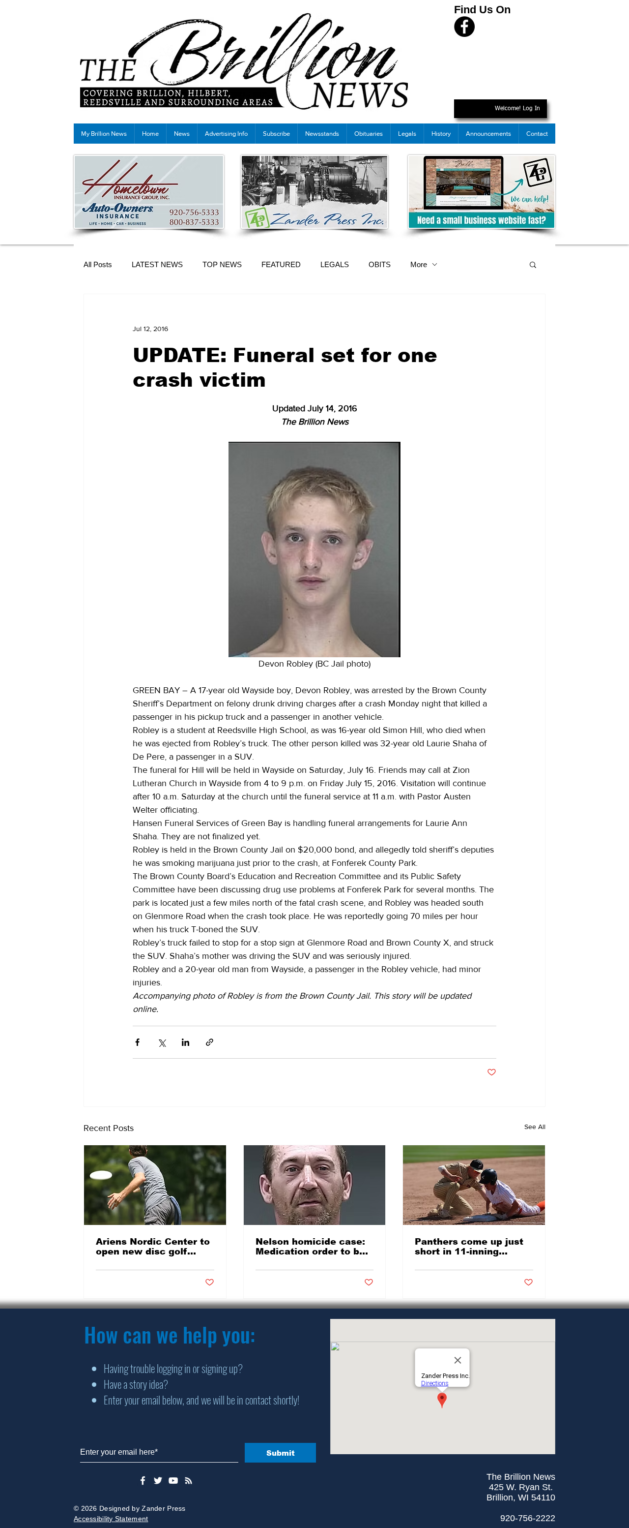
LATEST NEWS (157, 264)
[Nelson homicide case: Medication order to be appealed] (315, 1185)
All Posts (98, 264)
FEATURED (281, 264)
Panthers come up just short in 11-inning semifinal (469, 1246)
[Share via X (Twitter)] (161, 1042)
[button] (533, 264)
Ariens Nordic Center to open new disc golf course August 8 (153, 1246)
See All (534, 1127)
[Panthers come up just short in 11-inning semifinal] (474, 1185)
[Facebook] (464, 26)
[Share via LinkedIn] (185, 1042)
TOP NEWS (222, 264)
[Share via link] (209, 1042)
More (418, 264)
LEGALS (334, 264)
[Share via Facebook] (137, 1042)
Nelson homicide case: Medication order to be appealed (310, 1246)
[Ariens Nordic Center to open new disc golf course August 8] (155, 1185)
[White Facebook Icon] (142, 1480)
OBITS (380, 264)
